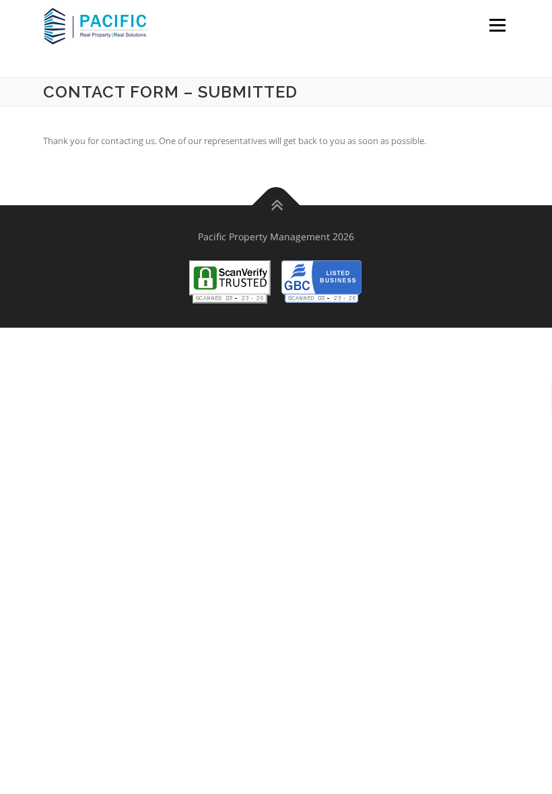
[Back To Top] (276, 205)
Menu (497, 25)
